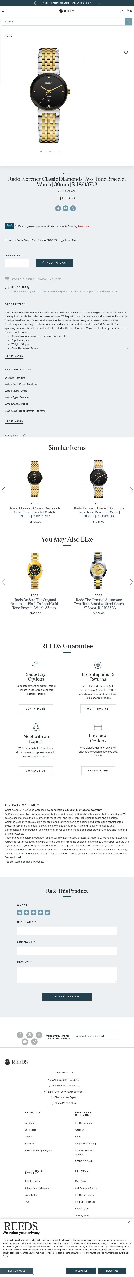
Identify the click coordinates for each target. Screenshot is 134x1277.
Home (8, 36)
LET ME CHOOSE (16, 1270)
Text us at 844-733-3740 (65, 1085)
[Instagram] (34, 1041)
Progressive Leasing (85, 1143)
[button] (41, 151)
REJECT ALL (112, 1270)
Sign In (122, 10)
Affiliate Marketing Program (38, 1150)
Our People (30, 1130)
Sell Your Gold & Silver (86, 1188)
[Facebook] (20, 1035)
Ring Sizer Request (85, 1202)
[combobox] (63, 21)
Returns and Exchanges (37, 1188)
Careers (29, 1136)
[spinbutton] (17, 263)
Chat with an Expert (65, 1097)
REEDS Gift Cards (84, 1161)
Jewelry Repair (82, 1215)
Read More (14, 356)
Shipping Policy (32, 1181)
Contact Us (64, 1072)
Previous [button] (35, 3)
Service (82, 1171)
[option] (67, 3)
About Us (33, 1112)
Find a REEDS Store (66, 1103)
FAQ (27, 1202)
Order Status (31, 1195)
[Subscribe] (115, 1036)
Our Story (29, 1123)
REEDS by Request (84, 1195)
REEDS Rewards (83, 1123)
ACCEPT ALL (81, 1270)
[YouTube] (25, 1041)
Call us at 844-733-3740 (65, 1080)
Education (29, 1143)
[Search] (128, 21)
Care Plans (80, 1181)
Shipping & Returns (34, 1172)
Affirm (78, 1136)
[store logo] (67, 11)
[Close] (128, 1222)
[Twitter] (39, 1035)
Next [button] (98, 3)
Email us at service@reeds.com (65, 1091)
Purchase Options (83, 1114)
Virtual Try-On (82, 1208)
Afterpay (79, 1130)
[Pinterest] (29, 1035)
